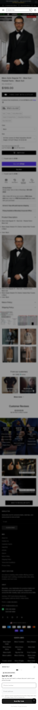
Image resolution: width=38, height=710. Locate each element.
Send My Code (19, 701)
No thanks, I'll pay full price (19, 706)
